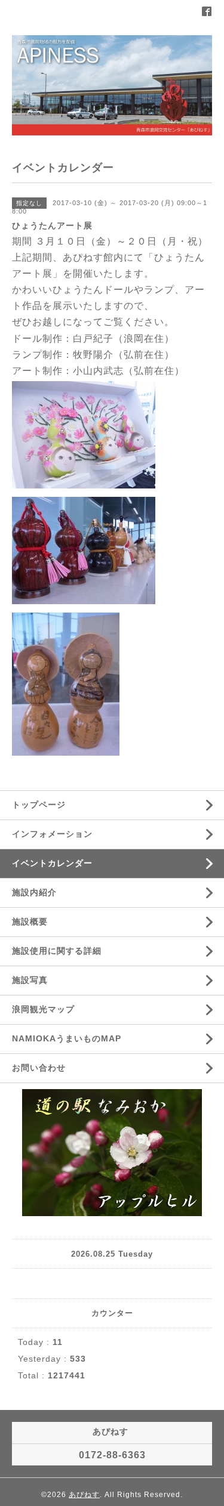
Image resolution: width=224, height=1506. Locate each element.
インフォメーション (52, 834)
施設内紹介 (34, 892)
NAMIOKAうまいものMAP (66, 1038)
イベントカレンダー (52, 863)
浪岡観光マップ (43, 1009)
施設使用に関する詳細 (57, 950)
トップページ (39, 804)
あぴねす (84, 1494)
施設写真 (30, 980)
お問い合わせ (39, 1067)
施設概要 (30, 921)
